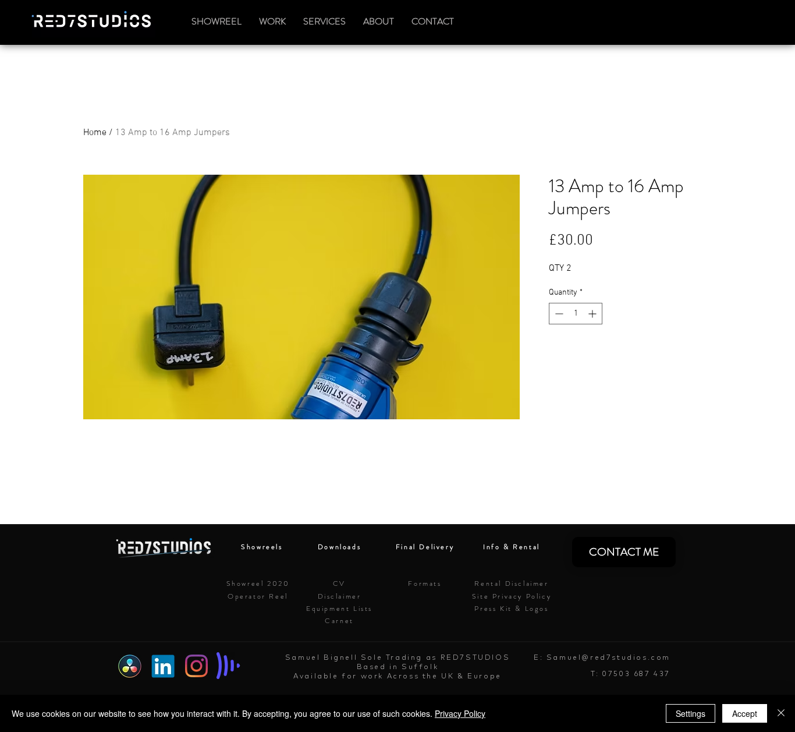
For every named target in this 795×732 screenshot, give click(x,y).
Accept (744, 713)
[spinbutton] (575, 313)
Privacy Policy (460, 713)
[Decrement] (558, 313)
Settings (690, 713)
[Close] (781, 713)
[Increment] (593, 313)
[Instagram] (196, 666)
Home (95, 133)
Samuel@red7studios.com (608, 657)
